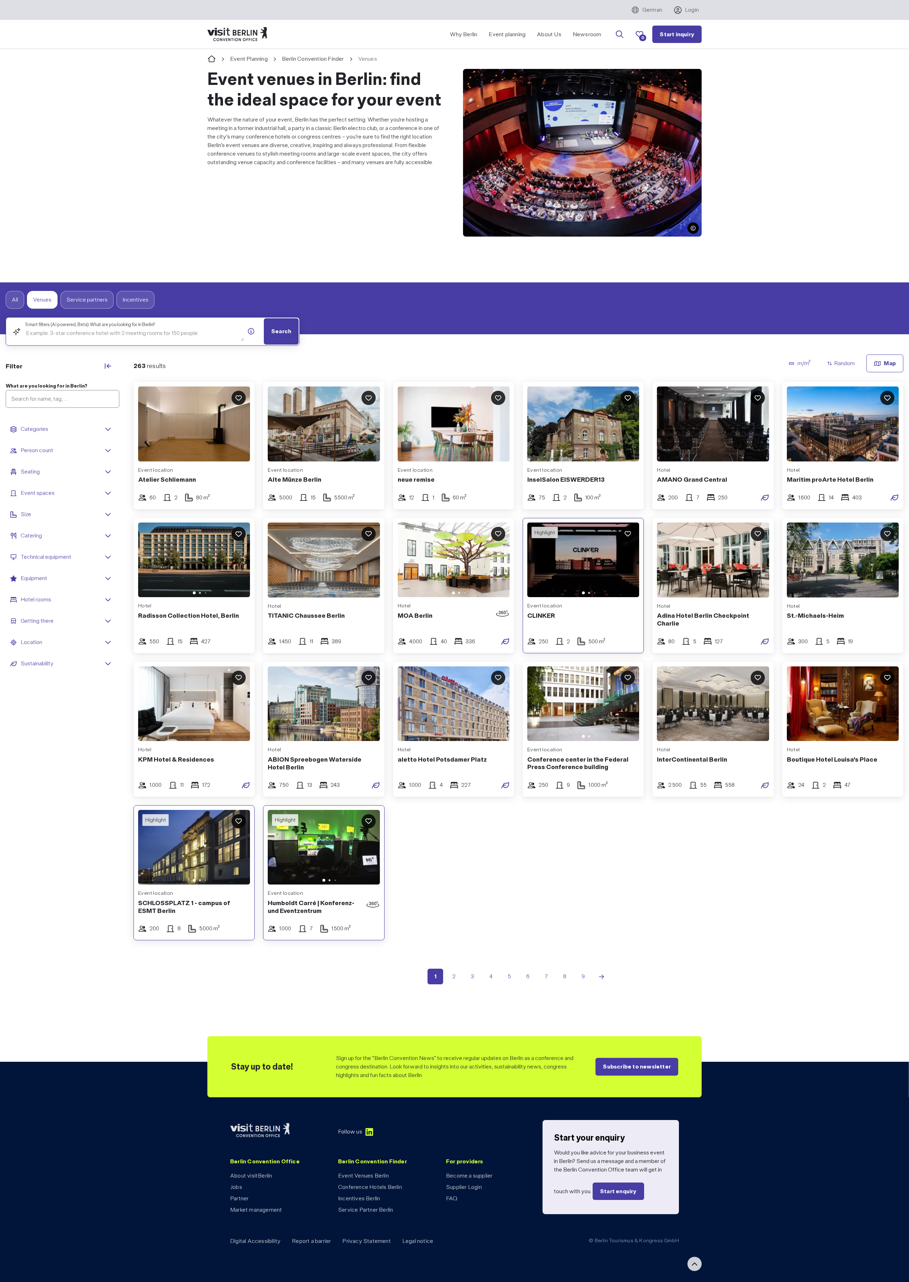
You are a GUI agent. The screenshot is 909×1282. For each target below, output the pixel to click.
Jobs (236, 1187)
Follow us (350, 1131)
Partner (239, 1198)
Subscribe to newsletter (637, 1066)
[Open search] (620, 34)
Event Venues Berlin (363, 1175)
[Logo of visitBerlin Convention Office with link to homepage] (237, 34)
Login (692, 9)
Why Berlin (463, 34)
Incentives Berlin (359, 1198)
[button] (693, 228)
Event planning (507, 34)
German (652, 9)
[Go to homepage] (211, 59)
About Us (549, 34)
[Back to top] (694, 1264)
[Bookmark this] (239, 398)
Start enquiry (618, 1191)
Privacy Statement (366, 1241)
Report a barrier (311, 1241)
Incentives (135, 299)
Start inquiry (677, 34)
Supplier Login (464, 1187)
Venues (42, 299)
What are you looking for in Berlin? (46, 386)
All (15, 299)
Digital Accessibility (255, 1241)
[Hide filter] (108, 366)
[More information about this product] (251, 331)
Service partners (87, 299)
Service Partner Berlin (365, 1209)
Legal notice (417, 1241)
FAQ (452, 1198)
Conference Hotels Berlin (370, 1187)
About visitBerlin (251, 1175)
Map (890, 363)
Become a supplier (469, 1175)
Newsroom (587, 34)
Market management (256, 1209)
